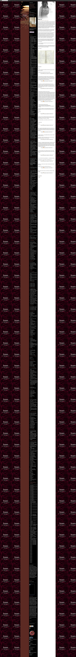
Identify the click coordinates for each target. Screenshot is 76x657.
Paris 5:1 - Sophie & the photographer (33, 539)
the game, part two (32, 51)
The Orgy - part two (33, 301)
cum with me (31, 335)
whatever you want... (32, 427)
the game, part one (32, 52)
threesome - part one (33, 230)
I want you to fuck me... (32, 414)
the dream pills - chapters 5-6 (33, 41)
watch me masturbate (33, 322)
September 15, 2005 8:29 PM (49, 73)
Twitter (33, 16)
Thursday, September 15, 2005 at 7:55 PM (43, 20)
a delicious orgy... (33, 296)
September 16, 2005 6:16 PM (49, 139)
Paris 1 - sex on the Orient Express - (33, 121)
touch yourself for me (32, 54)
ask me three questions (32, 474)
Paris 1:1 (31, 562)
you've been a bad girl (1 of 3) (33, 250)
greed (30, 351)
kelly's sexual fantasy (32, 186)
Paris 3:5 (31, 546)
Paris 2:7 (31, 550)
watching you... (31, 331)
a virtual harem (31, 473)
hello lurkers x (31, 477)
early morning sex (33, 86)
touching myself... (32, 102)
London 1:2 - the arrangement (33, 528)
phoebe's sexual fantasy (32, 361)
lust (33, 185)
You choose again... (32, 443)
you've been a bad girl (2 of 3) (33, 251)
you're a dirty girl (32, 257)
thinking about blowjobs (32, 354)
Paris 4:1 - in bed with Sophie (33, 544)
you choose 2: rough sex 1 (33, 193)
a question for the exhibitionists (33, 444)
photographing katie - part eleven (33, 344)
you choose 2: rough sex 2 (33, 194)
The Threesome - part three (33, 214)
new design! (31, 471)
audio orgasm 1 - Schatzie (33, 101)
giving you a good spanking (33, 243)
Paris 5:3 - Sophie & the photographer (33, 534)
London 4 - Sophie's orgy (33, 152)
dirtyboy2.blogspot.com (32, 12)
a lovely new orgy (33, 291)
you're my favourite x (32, 327)
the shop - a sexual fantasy (33, 364)
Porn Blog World (31, 649)
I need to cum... (32, 320)
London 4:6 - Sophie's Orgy (33, 514)
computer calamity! (32, 448)
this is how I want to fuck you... (33, 113)
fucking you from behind (32, 96)
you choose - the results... (33, 462)
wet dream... (31, 314)
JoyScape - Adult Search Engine (33, 644)
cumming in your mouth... (33, 350)
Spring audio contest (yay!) (33, 430)
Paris (30, 117)
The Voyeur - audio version (33, 66)
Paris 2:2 (31, 554)
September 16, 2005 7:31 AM (50, 125)
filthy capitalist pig (32, 458)
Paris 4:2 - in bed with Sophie (33, 543)
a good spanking (33, 247)
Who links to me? (31, 653)
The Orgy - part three (33, 303)
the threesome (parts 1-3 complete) (33, 90)
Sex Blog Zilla (31, 636)
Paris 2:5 (31, 552)
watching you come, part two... (33, 104)
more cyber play (32, 395)
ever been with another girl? (33, 227)
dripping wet (31, 357)
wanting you (31, 210)
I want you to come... (32, 333)
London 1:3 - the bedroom (33, 527)
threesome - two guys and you (33, 237)
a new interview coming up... (33, 466)
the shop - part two (32, 365)
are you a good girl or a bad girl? (33, 450)
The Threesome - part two (33, 215)
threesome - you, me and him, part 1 (33, 400)
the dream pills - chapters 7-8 (33, 40)
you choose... (31, 463)
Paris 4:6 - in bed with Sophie (33, 540)
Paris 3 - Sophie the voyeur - (33, 129)
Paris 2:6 (31, 551)
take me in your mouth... (32, 352)
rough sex (31, 98)
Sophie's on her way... (32, 454)
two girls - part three (33, 222)
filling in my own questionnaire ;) (33, 459)
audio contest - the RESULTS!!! (33, 435)
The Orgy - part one (33, 298)
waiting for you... (32, 266)
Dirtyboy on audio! (32, 370)
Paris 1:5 (31, 559)
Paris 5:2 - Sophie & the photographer (33, 536)
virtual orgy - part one (32, 283)
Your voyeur (31, 338)
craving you (31, 97)
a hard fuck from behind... (33, 202)
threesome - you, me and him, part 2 (33, 403)
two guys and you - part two (33, 238)
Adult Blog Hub (31, 640)
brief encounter (31, 55)
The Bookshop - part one (33, 56)
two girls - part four (33, 225)
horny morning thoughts (32, 258)
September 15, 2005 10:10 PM (49, 88)
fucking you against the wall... (33, 171)
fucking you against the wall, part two (33, 174)
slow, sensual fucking (32, 262)
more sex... (31, 478)
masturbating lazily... (32, 421)
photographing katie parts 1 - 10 (33, 343)
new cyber (31, 394)
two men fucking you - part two (33, 307)
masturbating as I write (32, 105)
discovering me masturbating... (33, 326)
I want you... (31, 189)
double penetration (33, 88)
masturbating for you (32, 330)
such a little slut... (32, 112)
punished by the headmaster (33, 253)
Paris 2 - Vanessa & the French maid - (33, 125)
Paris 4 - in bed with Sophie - (33, 133)
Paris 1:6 (31, 558)
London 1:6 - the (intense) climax (33, 524)
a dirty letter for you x (32, 426)
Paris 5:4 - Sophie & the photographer (33, 532)
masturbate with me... (32, 324)
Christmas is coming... (32, 461)
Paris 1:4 (31, 560)
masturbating (31, 312)
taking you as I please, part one (33, 205)
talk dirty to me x (32, 425)
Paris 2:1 (31, 555)
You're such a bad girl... (32, 100)
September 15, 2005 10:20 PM (49, 101)
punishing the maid (32, 254)
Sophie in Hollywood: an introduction (33, 502)
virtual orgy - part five (32, 286)
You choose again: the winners (33, 442)
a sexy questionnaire (32, 455)
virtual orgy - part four (32, 285)
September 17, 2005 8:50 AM (50, 155)
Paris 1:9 (31, 556)
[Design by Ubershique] (32, 32)
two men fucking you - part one (33, 306)
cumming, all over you (32, 334)
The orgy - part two (32, 294)
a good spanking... (32, 255)
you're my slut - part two (32, 197)
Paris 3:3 (31, 548)
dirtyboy (45, 101)
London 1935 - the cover (32, 140)
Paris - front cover (32, 118)
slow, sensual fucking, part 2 (33, 263)
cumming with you (33, 316)
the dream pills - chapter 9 (33, 39)
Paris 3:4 (31, 547)
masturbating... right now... (33, 323)
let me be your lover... (32, 267)
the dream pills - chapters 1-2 (33, 43)
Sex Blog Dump (31, 648)
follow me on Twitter (32, 581)
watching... (31, 347)
